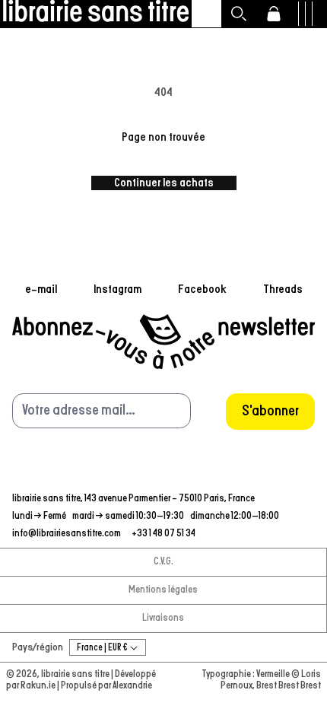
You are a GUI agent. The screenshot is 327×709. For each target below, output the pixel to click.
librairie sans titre (75, 674)
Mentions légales (163, 590)
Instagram (117, 289)
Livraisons (163, 618)
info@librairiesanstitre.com (67, 534)
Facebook (202, 289)
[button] (238, 13)
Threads (283, 289)
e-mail (41, 289)
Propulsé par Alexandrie (106, 686)
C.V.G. (163, 562)
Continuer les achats (164, 182)
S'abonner (270, 410)
